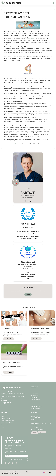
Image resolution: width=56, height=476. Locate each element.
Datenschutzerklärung (36, 406)
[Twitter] (9, 463)
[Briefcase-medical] (30, 201)
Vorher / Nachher (5, 425)
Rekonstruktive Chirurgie (7, 422)
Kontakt (3, 427)
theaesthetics (12, 3)
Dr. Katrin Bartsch (35, 391)
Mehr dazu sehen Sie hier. (12, 143)
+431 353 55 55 (35, 291)
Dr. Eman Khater (35, 395)
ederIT (25, 472)
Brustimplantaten (29, 38)
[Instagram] (28, 201)
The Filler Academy (35, 399)
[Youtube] (12, 463)
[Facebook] (25, 201)
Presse (32, 401)
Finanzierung (34, 397)
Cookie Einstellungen (36, 408)
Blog (2, 416)
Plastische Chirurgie (6, 418)
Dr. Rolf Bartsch (34, 393)
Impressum (33, 404)
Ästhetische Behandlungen (7, 420)
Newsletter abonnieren (16, 459)
